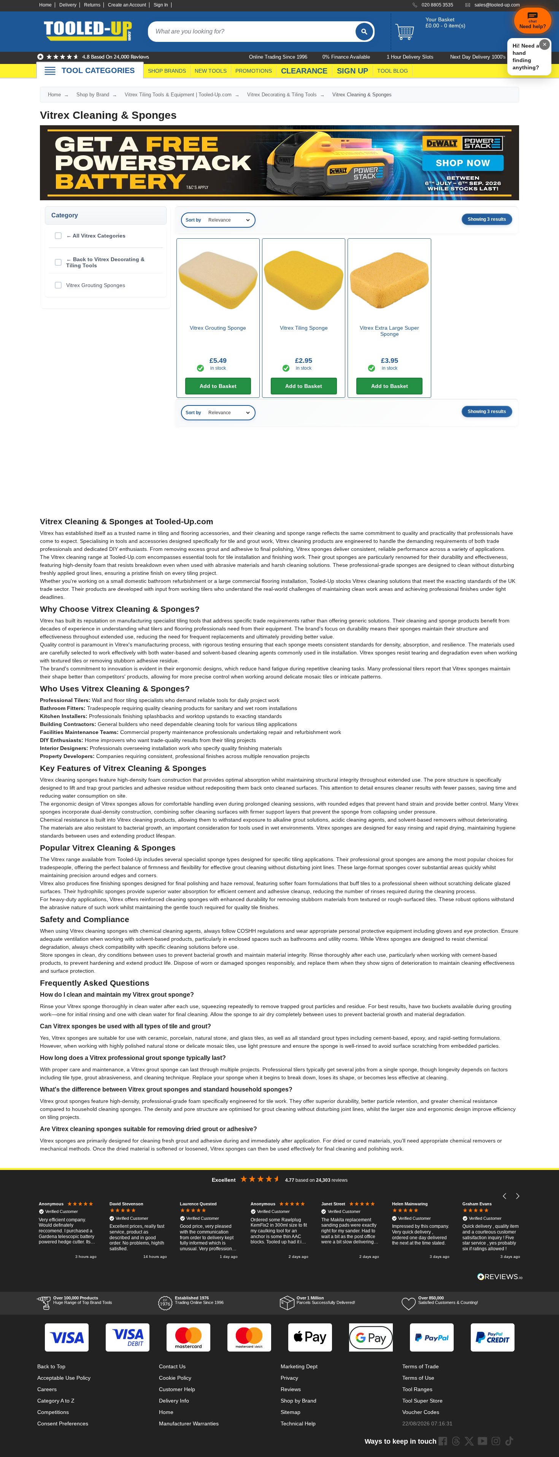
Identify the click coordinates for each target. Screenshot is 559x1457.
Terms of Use (418, 1378)
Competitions (53, 1412)
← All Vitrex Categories (95, 236)
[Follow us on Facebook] (443, 1441)
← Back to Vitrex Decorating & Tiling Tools (105, 262)
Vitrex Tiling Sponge (304, 328)
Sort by (193, 220)
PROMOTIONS (253, 71)
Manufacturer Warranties (189, 1423)
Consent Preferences (62, 1423)
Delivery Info (174, 1401)
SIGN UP (352, 71)
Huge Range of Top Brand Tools (82, 1300)
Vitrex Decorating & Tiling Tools (282, 94)
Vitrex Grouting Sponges (95, 285)
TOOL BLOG (392, 71)
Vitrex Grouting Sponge (218, 328)
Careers (47, 1389)
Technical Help (298, 1423)
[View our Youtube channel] (482, 1441)
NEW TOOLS (211, 71)
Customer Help (177, 1389)
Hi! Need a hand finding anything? (526, 56)
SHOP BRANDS (167, 71)
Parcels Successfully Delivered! (326, 1300)
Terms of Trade (420, 1366)
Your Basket (440, 19)
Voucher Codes (420, 1412)
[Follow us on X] (469, 1441)
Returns (92, 5)
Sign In (161, 5)
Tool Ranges (417, 1389)
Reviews (291, 1389)
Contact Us (172, 1366)
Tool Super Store (422, 1401)
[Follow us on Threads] (456, 1441)
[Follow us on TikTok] (509, 1441)
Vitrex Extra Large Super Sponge (389, 331)
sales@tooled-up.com (497, 5)
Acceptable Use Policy (64, 1378)
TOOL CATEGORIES (98, 70)
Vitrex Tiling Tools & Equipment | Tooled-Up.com (178, 94)
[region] (279, 1231)
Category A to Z (56, 1401)
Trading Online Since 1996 (199, 1300)
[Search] (364, 31)
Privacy (289, 1378)
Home (45, 5)
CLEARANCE (304, 71)
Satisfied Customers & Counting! (448, 1300)
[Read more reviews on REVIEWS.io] (500, 1276)
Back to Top (51, 1366)
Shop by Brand (92, 94)
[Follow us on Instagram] (496, 1441)
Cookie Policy (175, 1378)
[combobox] (251, 31)
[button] (504, 1196)
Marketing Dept (299, 1366)
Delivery (67, 5)
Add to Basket (218, 386)
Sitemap (290, 1412)
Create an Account (127, 5)
